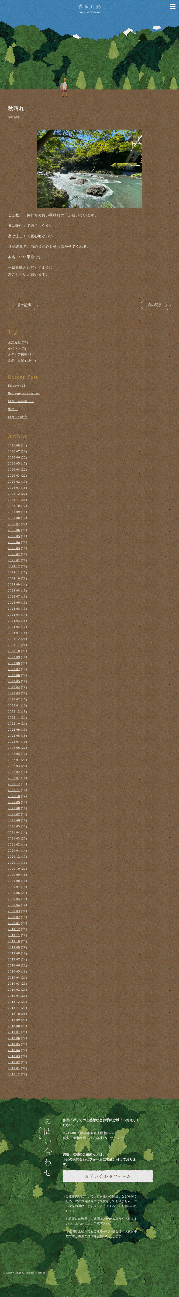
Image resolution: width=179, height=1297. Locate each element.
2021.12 (14, 784)
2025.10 (14, 506)
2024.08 (14, 590)
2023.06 (14, 675)
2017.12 (14, 1074)
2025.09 (14, 512)
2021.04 (14, 832)
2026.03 (14, 475)
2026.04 (14, 469)
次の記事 (155, 305)
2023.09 (14, 657)
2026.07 (14, 451)
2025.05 (14, 536)
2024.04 (14, 614)
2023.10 (14, 651)
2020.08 (14, 880)
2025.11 (14, 499)
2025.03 (14, 548)
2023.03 (14, 693)
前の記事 (24, 305)
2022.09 (14, 729)
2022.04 (14, 760)
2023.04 (14, 687)
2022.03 (14, 766)
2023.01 (14, 705)
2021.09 (14, 802)
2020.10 (14, 868)
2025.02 (14, 554)
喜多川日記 (16, 360)
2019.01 (14, 995)
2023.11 (14, 645)
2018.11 (14, 1008)
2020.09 (14, 874)
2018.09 (14, 1020)
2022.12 (14, 711)
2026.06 (14, 457)
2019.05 (14, 971)
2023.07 (14, 669)
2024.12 (14, 566)
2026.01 (14, 487)
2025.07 (14, 524)
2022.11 (14, 717)
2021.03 (14, 838)
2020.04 (14, 905)
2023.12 (14, 639)
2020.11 (14, 862)
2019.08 (14, 953)
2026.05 (14, 463)
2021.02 (14, 844)
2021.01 (14, 850)
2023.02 (14, 699)
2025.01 (14, 560)
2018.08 (14, 1026)
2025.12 (14, 493)
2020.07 (14, 887)
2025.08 (14, 518)
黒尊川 (13, 409)
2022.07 (14, 741)
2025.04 (14, 542)
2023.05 (14, 681)
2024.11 (14, 572)
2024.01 (14, 633)
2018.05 (14, 1044)
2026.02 (14, 481)
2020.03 (14, 911)
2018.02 (14, 1062)
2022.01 (14, 778)
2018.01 (14, 1068)
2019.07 (14, 959)
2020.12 (14, 856)
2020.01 (14, 923)
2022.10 (14, 723)
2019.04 (14, 977)
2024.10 (14, 578)
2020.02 (14, 917)
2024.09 (14, 584)
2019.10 (14, 941)
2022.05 (14, 753)
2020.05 (14, 899)
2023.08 (14, 663)
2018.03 (14, 1056)
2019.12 (14, 929)
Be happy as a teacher (24, 393)
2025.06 (14, 530)
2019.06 (14, 965)
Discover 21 (17, 385)
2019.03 (14, 983)
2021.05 (14, 826)
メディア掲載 (18, 354)
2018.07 (14, 1032)
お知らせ (14, 342)
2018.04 (14, 1050)
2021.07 (14, 814)
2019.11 (14, 935)
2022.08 (14, 735)
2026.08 (14, 445)
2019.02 (14, 989)
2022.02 (14, 772)
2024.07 (14, 596)
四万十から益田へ (21, 401)
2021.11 (14, 790)
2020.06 (14, 893)
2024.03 (14, 620)
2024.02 (14, 626)
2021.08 (14, 808)
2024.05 (14, 608)
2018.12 (14, 1001)
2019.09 (14, 947)
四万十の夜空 (18, 417)
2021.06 (14, 820)
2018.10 (14, 1014)
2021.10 (14, 796)
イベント (14, 348)
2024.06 (14, 602)
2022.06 (14, 747)
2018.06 (14, 1038)
